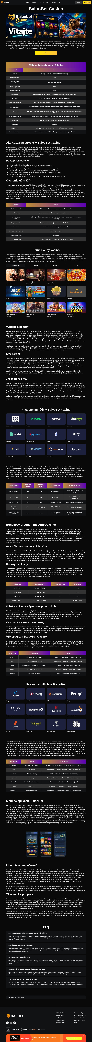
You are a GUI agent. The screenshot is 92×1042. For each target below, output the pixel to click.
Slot (75, 265)
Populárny (14, 265)
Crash (55, 265)
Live (35, 265)
